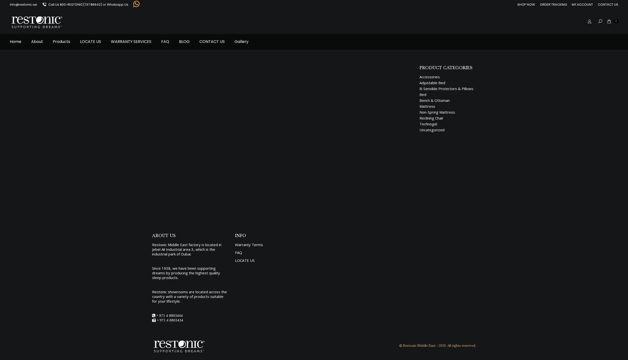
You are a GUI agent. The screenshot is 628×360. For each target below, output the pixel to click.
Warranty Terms (249, 244)
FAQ (238, 252)
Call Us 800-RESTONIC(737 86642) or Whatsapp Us (88, 4)
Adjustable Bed (432, 82)
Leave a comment (235, 174)
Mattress (165, 174)
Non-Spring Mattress (437, 112)
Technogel (428, 124)
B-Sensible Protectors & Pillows (446, 88)
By (183, 174)
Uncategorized (432, 130)
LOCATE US (245, 260)
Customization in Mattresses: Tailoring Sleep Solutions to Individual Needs (253, 166)
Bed (422, 94)
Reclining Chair (431, 118)
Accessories (429, 77)
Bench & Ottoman (434, 100)
